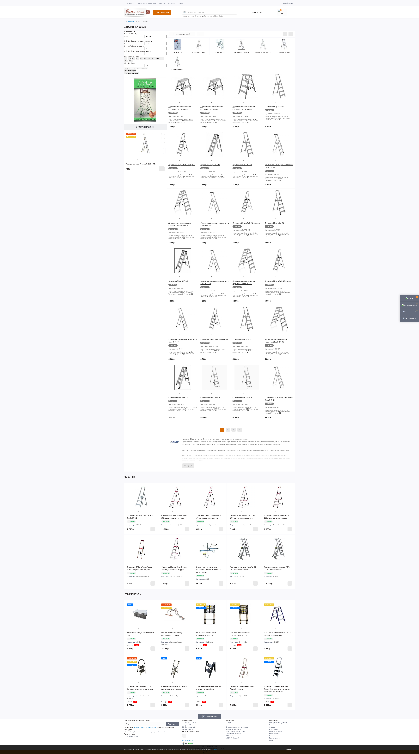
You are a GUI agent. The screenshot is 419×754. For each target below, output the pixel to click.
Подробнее (215, 749)
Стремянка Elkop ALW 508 (242, 397)
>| (239, 430)
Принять (288, 749)
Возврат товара (274, 733)
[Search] (184, 12)
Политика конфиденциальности (145, 727)
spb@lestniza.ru (187, 729)
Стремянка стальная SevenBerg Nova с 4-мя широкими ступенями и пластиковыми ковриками (277, 689)
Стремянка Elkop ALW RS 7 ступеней (214, 339)
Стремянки (130, 21)
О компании (129, 3)
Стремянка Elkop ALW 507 (210, 397)
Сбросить (127, 68)
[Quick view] (163, 134)
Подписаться (172, 724)
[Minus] (131, 592)
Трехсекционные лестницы (235, 725)
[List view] (285, 34)
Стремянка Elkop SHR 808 (178, 281)
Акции (180, 3)
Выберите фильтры (140, 68)
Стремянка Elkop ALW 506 (242, 339)
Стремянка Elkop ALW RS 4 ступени (181, 165)
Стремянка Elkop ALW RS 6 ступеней (278, 281)
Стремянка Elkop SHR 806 (210, 165)
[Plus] (151, 592)
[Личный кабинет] (409, 318)
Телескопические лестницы (235, 731)
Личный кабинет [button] (288, 3)
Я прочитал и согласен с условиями (149, 727)
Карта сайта (273, 736)
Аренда (228, 723)
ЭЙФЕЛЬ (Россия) (232, 736)
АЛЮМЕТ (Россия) (232, 738)
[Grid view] (290, 34)
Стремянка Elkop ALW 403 (274, 107)
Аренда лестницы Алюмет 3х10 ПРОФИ (141, 164)
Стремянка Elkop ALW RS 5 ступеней (246, 223)
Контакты (171, 3)
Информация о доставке (147, 3)
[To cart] (162, 168)
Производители (274, 738)
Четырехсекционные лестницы (237, 727)
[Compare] (163, 142)
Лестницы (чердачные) (234, 729)
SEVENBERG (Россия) (233, 733)
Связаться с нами (275, 731)
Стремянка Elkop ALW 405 (274, 223)
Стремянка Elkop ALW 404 (242, 165)
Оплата (162, 3)
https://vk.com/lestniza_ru (184, 736)
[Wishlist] (163, 138)
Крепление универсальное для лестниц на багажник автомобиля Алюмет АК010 (208, 569)
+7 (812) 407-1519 (255, 12)
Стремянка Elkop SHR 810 (178, 397)
